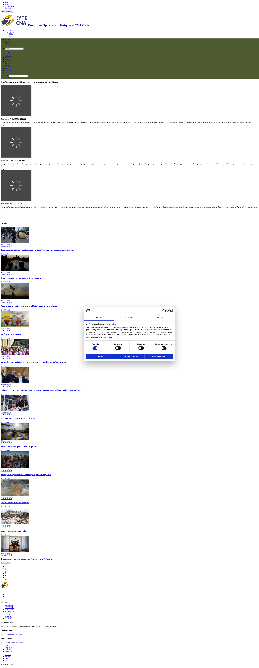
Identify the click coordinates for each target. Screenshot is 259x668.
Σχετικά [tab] (160, 317)
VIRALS (8, 618)
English (11, 32)
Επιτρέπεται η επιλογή (130, 356)
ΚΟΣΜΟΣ (8, 617)
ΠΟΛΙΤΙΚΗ (9, 606)
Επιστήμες (8, 70)
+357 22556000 (6, 642)
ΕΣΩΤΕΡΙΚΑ (9, 611)
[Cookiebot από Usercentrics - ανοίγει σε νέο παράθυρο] (164, 310)
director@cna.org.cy (17, 634)
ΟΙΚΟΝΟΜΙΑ (9, 608)
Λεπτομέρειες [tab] (129, 317)
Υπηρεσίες (8, 4)
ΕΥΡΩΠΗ (8, 615)
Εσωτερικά (8, 61)
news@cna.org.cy (17, 642)
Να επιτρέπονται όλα (158, 356)
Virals (7, 68)
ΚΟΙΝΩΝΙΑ (9, 609)
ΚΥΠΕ (7, 2)
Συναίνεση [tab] (99, 317)
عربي (11, 36)
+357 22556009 (6, 634)
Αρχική (7, 52)
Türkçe (11, 34)
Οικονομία (8, 56)
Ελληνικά (12, 30)
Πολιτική (8, 54)
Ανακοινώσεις (9, 6)
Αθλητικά (8, 67)
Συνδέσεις (8, 649)
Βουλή (7, 57)
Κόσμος (7, 65)
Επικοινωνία (9, 8)
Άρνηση (100, 356)
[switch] (118, 348)
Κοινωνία (8, 59)
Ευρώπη (7, 63)
